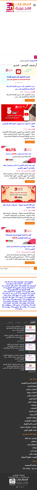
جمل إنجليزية (29, 297)
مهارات (6, 307)
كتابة (15, 303)
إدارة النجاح (33, 411)
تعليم (30, 295)
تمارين (23, 295)
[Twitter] (22, 487)
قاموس (7, 301)
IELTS (9, 282)
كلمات (7, 303)
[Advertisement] (18, 31)
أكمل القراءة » (30, 100)
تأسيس (31, 293)
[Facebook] (23, 487)
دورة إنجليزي (29, 299)
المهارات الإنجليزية (31, 421)
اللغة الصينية (24, 289)
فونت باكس (33, 454)
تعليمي (31, 91)
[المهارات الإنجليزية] (18, 7)
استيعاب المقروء (19, 287)
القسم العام (30, 129)
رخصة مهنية (16, 299)
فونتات (34, 447)
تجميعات (22, 293)
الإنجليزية (7, 287)
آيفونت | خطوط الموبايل (29, 457)
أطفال (22, 286)
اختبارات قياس (32, 395)
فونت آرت (33, 451)
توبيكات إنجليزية (31, 417)
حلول (12, 297)
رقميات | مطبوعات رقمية (28, 427)
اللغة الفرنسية (28, 291)
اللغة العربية (13, 289)
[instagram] (19, 487)
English (29, 282)
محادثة (25, 305)
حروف (19, 297)
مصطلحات (7, 305)
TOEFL (18, 284)
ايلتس (7, 291)
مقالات (23, 307)
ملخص (15, 307)
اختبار (14, 286)
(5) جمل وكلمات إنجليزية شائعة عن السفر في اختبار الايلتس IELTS (14, 337)
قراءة (30, 303)
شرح (31, 301)
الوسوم (10, 322)
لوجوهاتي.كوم (32, 444)
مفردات (31, 307)
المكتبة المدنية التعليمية (29, 383)
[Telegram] (17, 487)
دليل (5, 297)
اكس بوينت (33, 414)
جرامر (7, 295)
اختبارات (6, 286)
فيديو (15, 301)
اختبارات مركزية (31, 389)
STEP (27, 284)
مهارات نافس (32, 402)
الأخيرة (33, 322)
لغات (32, 305)
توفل (15, 295)
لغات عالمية (30, 210)
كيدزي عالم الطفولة (30, 424)
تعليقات (18, 322)
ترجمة (6, 293)
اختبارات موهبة (32, 392)
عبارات (23, 301)
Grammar (18, 282)
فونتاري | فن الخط (31, 438)
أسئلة (9, 284)
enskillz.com (25, 477)
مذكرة (16, 305)
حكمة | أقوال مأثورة (30, 430)
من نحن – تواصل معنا (30, 468)
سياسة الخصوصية (31, 465)
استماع (30, 287)
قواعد (22, 303)
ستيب (6, 299)
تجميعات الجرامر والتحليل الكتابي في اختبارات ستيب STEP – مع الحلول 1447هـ (13, 357)
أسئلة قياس (33, 399)
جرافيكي (34, 441)
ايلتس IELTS (30, 171)
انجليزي (16, 291)
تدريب (14, 293)
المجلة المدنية (32, 386)
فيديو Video (27, 91)
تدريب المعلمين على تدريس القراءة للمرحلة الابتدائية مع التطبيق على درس (15, 328)
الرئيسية (32, 60)
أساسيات (31, 286)
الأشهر (25, 322)
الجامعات (34, 408)
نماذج (18, 309)
